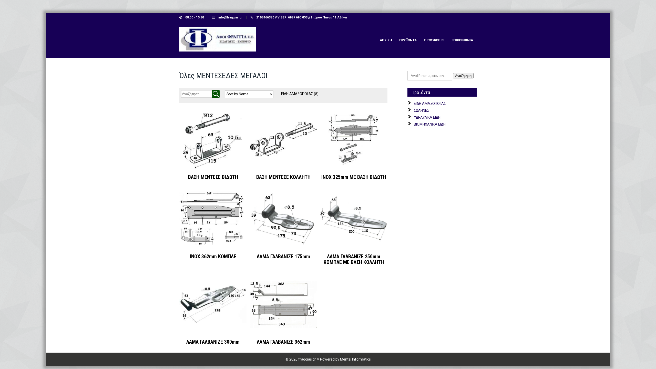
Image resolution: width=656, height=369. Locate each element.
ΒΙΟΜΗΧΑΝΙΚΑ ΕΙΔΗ (430, 124)
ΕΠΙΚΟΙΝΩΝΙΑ (462, 40)
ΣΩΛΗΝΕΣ (421, 110)
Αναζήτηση (463, 76)
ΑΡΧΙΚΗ (386, 40)
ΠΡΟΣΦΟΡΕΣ (434, 40)
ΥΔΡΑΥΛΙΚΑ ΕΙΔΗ (427, 117)
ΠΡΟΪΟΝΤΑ (408, 40)
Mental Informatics (355, 359)
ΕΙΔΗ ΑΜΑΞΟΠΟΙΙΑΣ (300, 94)
